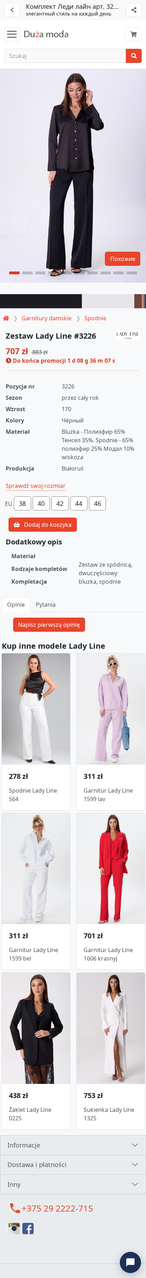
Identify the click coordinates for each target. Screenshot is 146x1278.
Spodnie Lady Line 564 (33, 795)
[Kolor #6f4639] (138, 301)
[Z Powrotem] (12, 10)
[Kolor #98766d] (144, 301)
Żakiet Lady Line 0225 (30, 1114)
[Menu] (11, 34)
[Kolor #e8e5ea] (108, 301)
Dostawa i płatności (37, 1164)
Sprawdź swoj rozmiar (36, 486)
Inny (14, 1184)
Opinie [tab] (16, 604)
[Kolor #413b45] (145, 301)
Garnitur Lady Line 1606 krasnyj (108, 954)
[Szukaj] (134, 56)
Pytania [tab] (46, 604)
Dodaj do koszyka (47, 525)
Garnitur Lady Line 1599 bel (33, 954)
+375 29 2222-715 (57, 1208)
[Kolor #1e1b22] (41, 301)
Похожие (122, 259)
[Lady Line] (128, 335)
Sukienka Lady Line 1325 (109, 1114)
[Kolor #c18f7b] (142, 301)
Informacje (23, 1145)
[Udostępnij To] (134, 10)
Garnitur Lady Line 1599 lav (108, 795)
